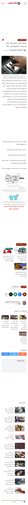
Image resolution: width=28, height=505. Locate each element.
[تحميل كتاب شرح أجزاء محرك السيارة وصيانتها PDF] (5, 317)
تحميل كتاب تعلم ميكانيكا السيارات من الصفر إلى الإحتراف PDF (9, 411)
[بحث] (2, 3)
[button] (20, 294)
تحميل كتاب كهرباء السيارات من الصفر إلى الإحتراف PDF (9, 420)
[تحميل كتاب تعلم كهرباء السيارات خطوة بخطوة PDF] (20, 455)
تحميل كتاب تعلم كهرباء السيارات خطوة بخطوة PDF (9, 455)
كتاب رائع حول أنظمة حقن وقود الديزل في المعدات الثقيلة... (8, 258)
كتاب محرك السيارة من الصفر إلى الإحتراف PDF (9, 473)
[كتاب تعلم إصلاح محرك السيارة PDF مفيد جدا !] (23, 334)
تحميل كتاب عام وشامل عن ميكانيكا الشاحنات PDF (9, 491)
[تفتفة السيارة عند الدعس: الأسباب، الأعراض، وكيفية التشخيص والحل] (20, 481)
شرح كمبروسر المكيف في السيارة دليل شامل (9, 429)
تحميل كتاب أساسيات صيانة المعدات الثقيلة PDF (23, 325)
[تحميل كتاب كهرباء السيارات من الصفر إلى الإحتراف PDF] (20, 419)
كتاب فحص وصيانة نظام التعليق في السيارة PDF (22, 258)
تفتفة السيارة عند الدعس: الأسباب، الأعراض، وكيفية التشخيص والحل (9, 483)
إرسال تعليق (20, 360)
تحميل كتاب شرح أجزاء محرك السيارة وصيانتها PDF (5, 324)
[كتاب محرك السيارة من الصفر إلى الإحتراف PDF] (20, 472)
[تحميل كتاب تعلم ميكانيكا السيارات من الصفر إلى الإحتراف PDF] (20, 410)
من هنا (17, 107)
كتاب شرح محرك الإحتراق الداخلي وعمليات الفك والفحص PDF (14, 325)
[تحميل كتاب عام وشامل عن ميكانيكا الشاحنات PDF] (20, 490)
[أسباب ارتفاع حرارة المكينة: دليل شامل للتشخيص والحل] (20, 446)
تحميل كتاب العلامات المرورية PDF (9, 437)
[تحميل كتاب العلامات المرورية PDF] (20, 437)
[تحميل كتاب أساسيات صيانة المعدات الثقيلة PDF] (23, 317)
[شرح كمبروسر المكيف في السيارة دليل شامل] (20, 428)
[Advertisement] (14, 24)
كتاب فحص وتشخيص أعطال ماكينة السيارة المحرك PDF (21, 274)
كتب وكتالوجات (22, 39)
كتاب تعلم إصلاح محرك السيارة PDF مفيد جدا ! (23, 341)
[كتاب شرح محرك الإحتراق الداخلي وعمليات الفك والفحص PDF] (14, 317)
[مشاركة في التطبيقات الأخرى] (6, 294)
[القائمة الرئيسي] (25, 3)
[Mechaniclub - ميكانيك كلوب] (14, 3)
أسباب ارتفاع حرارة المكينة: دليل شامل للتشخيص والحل (9, 446)
